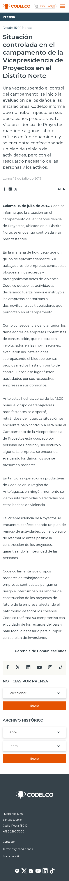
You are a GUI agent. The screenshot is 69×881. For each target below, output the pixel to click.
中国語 (51, 6)
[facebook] (7, 668)
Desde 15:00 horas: (17, 28)
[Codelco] (16, 6)
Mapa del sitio (11, 856)
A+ (59, 189)
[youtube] (39, 668)
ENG (42, 6)
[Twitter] (15, 189)
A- (64, 189)
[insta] (50, 668)
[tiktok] (61, 668)
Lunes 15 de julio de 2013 (22, 178)
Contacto (9, 841)
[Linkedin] (10, 189)
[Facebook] (4, 189)
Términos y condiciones (18, 849)
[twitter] (17, 668)
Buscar (34, 705)
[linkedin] (28, 668)
